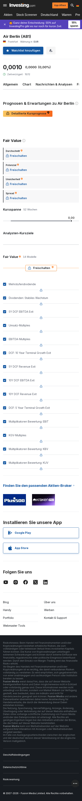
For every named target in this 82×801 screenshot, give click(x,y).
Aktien (8, 14)
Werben (49, 610)
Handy (7, 610)
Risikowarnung (11, 779)
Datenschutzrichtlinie (15, 767)
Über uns (49, 602)
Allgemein (10, 84)
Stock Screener (26, 14)
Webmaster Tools (14, 625)
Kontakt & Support (55, 617)
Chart (27, 84)
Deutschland (49, 14)
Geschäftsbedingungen (16, 754)
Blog (6, 602)
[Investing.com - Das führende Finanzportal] (22, 5)
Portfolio (8, 617)
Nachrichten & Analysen (54, 84)
